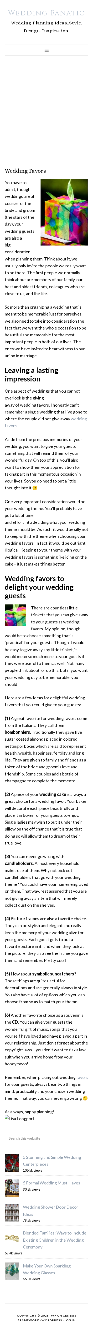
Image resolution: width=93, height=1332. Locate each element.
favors (82, 1077)
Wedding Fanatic (46, 13)
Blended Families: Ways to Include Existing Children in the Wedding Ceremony (54, 1239)
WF (53, 1315)
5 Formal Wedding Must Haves (51, 1182)
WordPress (51, 1320)
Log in (69, 1320)
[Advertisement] (46, 111)
